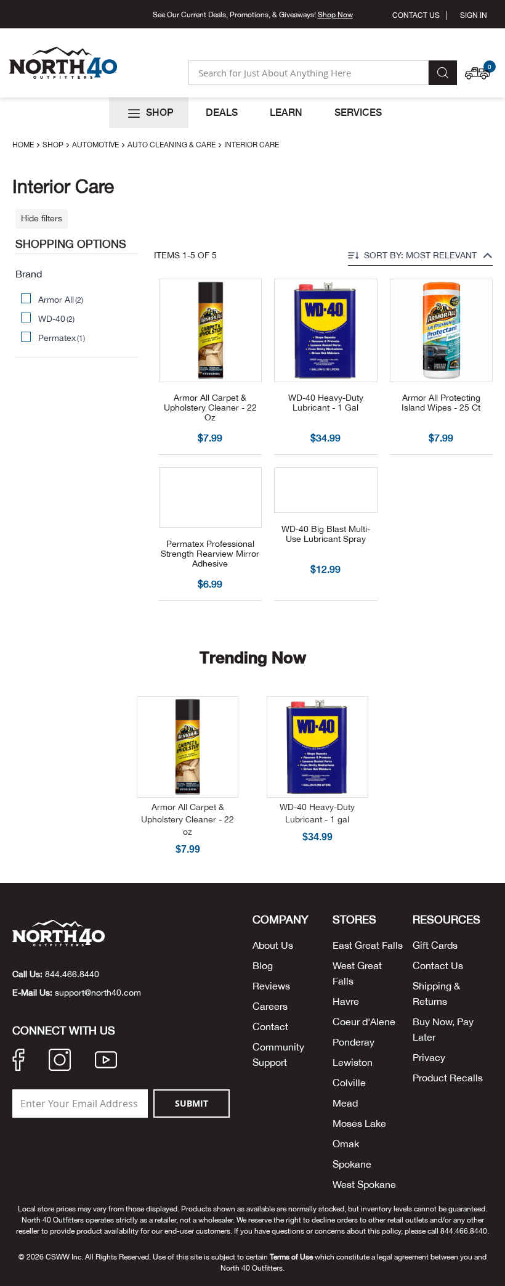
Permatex (62, 338)
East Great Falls (368, 945)
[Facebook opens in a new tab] (18, 1062)
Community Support (278, 1054)
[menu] (252, 112)
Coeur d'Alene (364, 1021)
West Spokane (364, 1184)
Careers (270, 1006)
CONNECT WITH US (63, 1031)
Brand (28, 273)
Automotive (96, 145)
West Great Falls (357, 973)
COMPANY (280, 920)
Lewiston (353, 1062)
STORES (354, 920)
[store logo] (63, 63)
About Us (272, 945)
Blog (262, 965)
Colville (349, 1082)
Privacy (429, 1057)
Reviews (271, 985)
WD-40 (56, 319)
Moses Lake (359, 1123)
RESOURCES (446, 920)
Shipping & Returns (436, 993)
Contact (270, 1026)
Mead (345, 1102)
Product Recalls (448, 1077)
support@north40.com (98, 992)
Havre (346, 1001)
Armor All (61, 300)
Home (24, 145)
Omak (346, 1143)
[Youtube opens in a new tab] (106, 1061)
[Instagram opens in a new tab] (60, 1062)
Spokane (352, 1163)
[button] (480, 67)
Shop (53, 145)
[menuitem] (148, 112)
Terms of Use (291, 1257)
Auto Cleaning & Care (172, 145)
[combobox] (308, 72)
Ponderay (353, 1041)
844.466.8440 (72, 974)
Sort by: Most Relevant (420, 255)
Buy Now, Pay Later (443, 1029)
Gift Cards (435, 945)
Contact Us (416, 15)
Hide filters (41, 218)
